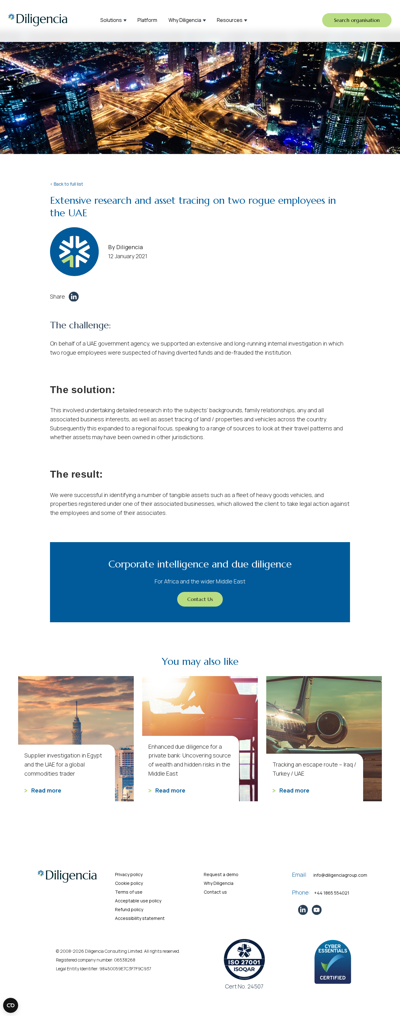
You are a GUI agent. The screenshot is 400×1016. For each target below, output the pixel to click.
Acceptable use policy (138, 901)
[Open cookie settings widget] (10, 1005)
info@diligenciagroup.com (340, 875)
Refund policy (129, 909)
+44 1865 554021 (331, 893)
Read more (45, 790)
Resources (229, 20)
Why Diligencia (184, 20)
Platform (147, 20)
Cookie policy (129, 883)
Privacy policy (128, 874)
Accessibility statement (140, 918)
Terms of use (128, 892)
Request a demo (221, 874)
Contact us (215, 892)
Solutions (111, 20)
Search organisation (357, 20)
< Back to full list (66, 184)
